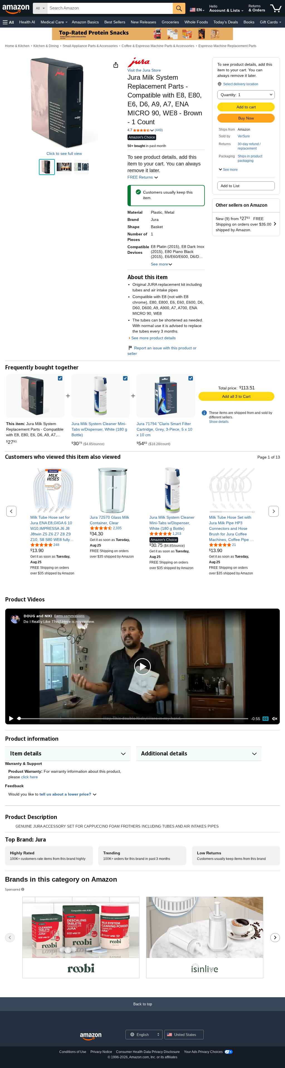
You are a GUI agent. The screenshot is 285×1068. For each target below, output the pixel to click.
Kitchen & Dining (46, 46)
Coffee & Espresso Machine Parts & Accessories (158, 46)
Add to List (230, 186)
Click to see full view (64, 153)
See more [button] (159, 264)
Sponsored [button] (12, 889)
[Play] (9, 718)
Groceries (170, 22)
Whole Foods (196, 22)
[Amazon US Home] (90, 1037)
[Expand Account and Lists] (242, 10)
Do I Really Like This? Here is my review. (59, 621)
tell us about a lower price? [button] (66, 794)
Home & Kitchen (17, 46)
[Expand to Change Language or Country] (203, 10)
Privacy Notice (101, 1052)
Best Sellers (114, 22)
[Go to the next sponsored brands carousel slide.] (275, 937)
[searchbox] (110, 8)
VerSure (244, 136)
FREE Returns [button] (140, 177)
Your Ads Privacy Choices (203, 1052)
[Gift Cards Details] (280, 22)
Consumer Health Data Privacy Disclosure (148, 1052)
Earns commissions (69, 616)
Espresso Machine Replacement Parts (227, 46)
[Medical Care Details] (66, 22)
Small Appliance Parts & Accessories (90, 46)
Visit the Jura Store (144, 70)
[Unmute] (274, 718)
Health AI (27, 22)
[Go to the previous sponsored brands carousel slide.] (9, 937)
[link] (100, 395)
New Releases (143, 22)
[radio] (47, 167)
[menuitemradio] (265, 718)
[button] (8, 22)
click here (29, 777)
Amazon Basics (85, 22)
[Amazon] (16, 8)
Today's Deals (225, 22)
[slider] (132, 718)
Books (249, 22)
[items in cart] (276, 8)
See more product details (153, 338)
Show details (219, 422)
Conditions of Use (72, 1052)
